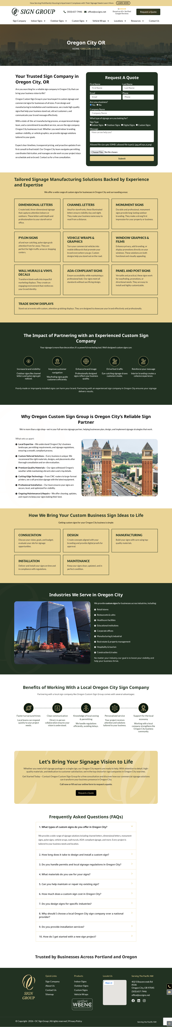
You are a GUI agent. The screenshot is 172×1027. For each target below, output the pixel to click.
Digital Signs (129, 125)
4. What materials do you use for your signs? (64, 874)
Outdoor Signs (57, 21)
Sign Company (19, 21)
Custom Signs (78, 21)
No (100, 105)
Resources (136, 21)
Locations (118, 21)
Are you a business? (99, 102)
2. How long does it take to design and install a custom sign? (74, 854)
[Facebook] (133, 1000)
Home (75, 48)
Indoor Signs (36, 21)
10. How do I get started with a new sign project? (67, 936)
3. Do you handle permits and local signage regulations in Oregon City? (80, 864)
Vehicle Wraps (99, 21)
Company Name (97, 109)
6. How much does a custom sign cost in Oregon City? (70, 894)
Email (92, 93)
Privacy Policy (75, 1021)
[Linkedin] (138, 1000)
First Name (95, 84)
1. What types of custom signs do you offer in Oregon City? (73, 827)
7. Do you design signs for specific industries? (65, 903)
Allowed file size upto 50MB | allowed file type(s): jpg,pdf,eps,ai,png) (121, 149)
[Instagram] (144, 1000)
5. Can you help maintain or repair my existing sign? (69, 884)
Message (94, 129)
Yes (93, 105)
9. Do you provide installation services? (61, 926)
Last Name (127, 84)
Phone (125, 93)
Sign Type (94, 122)
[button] (86, 827)
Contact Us (154, 21)
